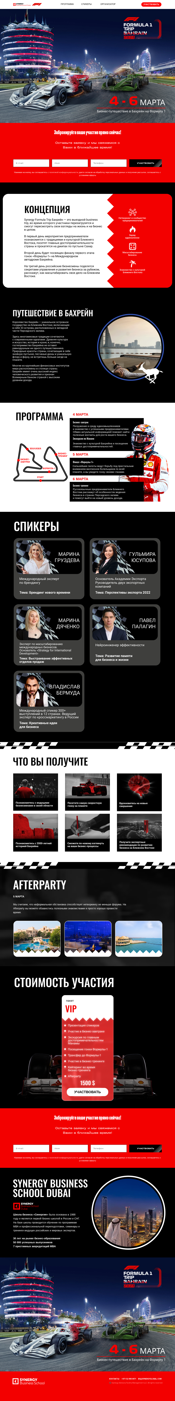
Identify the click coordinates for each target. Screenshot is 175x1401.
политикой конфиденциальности (63, 172)
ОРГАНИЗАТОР (108, 4)
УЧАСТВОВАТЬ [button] (87, 1092)
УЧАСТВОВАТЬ (145, 163)
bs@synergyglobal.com (150, 1379)
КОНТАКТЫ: (114, 1379)
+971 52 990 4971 (129, 1379)
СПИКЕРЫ (86, 4)
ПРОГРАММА (67, 4)
